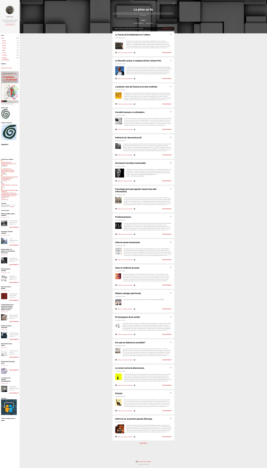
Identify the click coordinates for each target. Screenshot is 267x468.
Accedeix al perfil (10, 24)
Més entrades (143, 443)
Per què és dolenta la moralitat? (130, 342)
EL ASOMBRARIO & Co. (6, 169)
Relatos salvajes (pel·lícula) (128, 293)
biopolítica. (149, 23)
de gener (4, 57)
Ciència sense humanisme (127, 242)
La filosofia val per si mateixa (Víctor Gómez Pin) (138, 60)
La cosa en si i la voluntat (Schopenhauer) (5, 379)
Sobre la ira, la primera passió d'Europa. (134, 419)
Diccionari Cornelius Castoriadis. (130, 163)
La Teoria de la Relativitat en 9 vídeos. (133, 34)
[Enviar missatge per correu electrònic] (134, 53)
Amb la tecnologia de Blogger (144, 461)
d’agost (4, 40)
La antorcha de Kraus (6, 162)
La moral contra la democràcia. (130, 368)
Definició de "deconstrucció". (128, 137)
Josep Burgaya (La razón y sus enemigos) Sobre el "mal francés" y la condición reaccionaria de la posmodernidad (9, 195)
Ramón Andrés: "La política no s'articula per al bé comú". (8, 251)
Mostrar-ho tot (167, 28)
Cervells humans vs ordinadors (129, 112)
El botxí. (119, 393)
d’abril (3, 50)
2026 (2, 38)
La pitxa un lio (143, 9)
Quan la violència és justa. (127, 268)
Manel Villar (10, 16)
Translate (12, 206)
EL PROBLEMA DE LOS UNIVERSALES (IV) (6, 179)
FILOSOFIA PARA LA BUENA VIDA (9, 177)
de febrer (4, 55)
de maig (4, 48)
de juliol (4, 43)
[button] (171, 34)
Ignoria (2, 183)
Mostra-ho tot (4, 199)
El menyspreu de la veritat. (127, 317)
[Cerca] (173, 4)
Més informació (167, 52)
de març (4, 52)
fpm (148, 464)
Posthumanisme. (123, 217)
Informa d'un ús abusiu (6, 68)
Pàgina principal (139, 23)
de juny (4, 45)
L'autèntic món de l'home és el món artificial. (136, 87)
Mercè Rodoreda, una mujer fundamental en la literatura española (7, 172)
